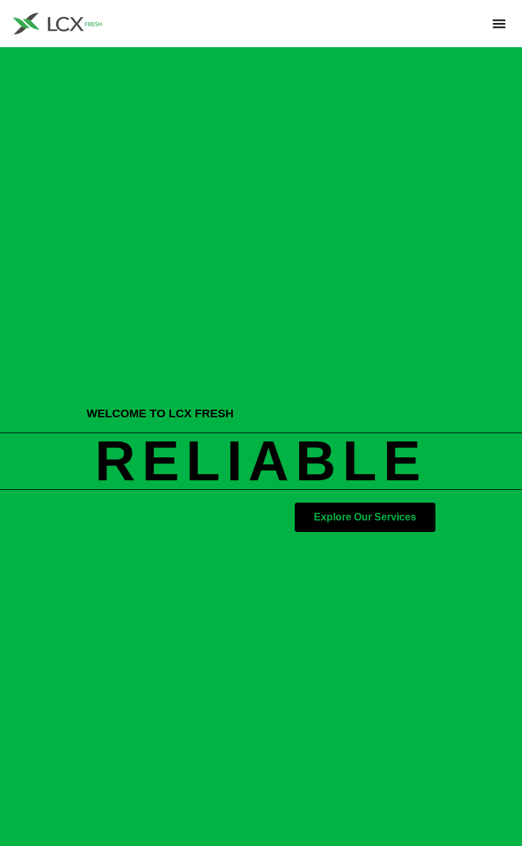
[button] (498, 23)
